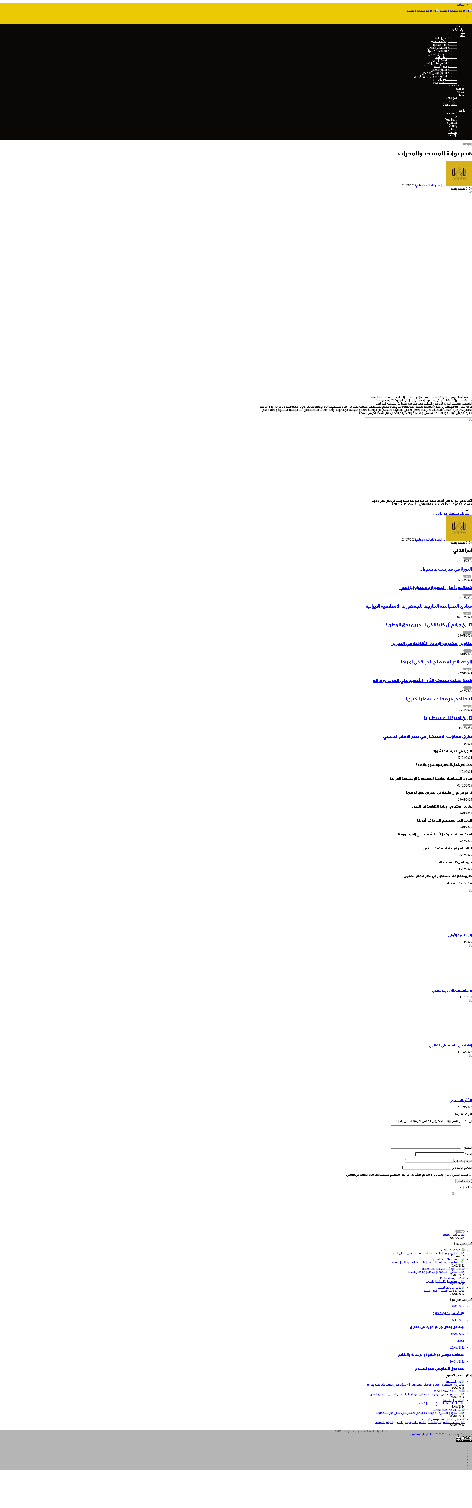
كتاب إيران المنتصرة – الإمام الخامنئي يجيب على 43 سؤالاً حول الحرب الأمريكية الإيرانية (415, 1384)
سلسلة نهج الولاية (446, 38)
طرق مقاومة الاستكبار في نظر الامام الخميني (427, 736)
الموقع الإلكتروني (462, 1167)
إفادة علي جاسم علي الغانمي (450, 1045)
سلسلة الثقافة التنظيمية (442, 51)
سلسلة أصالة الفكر (445, 57)
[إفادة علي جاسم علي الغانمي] (436, 1038)
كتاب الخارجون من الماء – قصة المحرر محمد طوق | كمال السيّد (428, 1253)
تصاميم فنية (450, 104)
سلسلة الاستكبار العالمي (442, 47)
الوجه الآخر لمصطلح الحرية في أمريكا (436, 661)
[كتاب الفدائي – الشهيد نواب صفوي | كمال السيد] (443, 1268)
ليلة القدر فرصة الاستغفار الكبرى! (439, 698)
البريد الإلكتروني (463, 1160)
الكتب (462, 35)
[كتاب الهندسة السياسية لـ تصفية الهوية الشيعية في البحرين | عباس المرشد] (443, 1419)
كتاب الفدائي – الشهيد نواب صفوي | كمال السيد (436, 1271)
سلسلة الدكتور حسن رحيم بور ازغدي (435, 76)
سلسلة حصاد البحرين (444, 82)
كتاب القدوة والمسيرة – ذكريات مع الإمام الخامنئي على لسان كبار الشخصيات (420, 1412)
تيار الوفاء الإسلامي (421, 1434)
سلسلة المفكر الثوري (444, 60)
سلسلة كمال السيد (445, 66)
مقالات (461, 91)
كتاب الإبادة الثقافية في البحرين (451, 513)
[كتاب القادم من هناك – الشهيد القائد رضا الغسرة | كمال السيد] (448, 1259)
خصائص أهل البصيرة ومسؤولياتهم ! (435, 587)
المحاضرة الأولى (460, 935)
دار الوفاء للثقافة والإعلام (431, 185)
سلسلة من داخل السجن (442, 54)
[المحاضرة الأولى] (436, 928)
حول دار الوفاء (457, 29)
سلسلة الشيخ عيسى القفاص (439, 72)
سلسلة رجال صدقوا (445, 44)
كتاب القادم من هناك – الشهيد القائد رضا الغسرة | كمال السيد (428, 1262)
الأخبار (462, 32)
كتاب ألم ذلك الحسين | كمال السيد (444, 1290)
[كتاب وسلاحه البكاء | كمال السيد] (452, 1278)
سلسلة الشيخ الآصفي (444, 69)
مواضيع (460, 88)
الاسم (468, 1153)
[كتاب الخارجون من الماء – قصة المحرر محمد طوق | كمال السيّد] (453, 1249)
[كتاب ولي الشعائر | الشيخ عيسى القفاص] (453, 1400)
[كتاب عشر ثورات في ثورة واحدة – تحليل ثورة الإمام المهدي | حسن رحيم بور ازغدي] (449, 1390)
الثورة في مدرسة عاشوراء (446, 568)
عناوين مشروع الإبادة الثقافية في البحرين (431, 643)
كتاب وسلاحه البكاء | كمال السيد (445, 1281)
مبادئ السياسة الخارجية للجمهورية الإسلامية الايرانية (419, 606)
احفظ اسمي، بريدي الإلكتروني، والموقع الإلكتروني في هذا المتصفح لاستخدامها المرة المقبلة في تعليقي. (407, 1174)
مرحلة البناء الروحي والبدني (452, 990)
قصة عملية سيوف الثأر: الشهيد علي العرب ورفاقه (422, 680)
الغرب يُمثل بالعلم (454, 1234)
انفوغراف (451, 98)
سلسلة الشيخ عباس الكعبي (440, 63)
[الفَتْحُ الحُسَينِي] (436, 1093)
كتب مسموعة (457, 85)
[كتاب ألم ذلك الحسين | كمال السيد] (450, 1287)
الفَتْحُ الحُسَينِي (460, 1100)
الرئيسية (460, 26)
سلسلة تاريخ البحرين (445, 79)
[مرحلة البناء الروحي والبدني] (436, 983)
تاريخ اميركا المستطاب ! (448, 717)
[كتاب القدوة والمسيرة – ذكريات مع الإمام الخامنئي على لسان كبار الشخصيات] (448, 1409)
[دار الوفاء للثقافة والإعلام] (439, 10)
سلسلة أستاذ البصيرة (444, 41)
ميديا (462, 94)
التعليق (467, 1147)
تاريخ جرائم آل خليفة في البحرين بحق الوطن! (429, 624)
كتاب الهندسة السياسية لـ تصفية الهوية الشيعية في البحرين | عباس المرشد (420, 1422)
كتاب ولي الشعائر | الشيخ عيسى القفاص (441, 1403)
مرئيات (453, 101)
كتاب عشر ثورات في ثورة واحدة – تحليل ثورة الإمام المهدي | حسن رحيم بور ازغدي (417, 1394)
